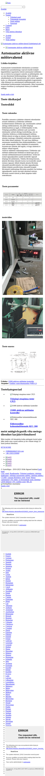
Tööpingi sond (15, 17)
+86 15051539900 (12, 453)
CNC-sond (5, 473)
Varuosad (13, 23)
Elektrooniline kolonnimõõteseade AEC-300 (24, 425)
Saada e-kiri (5, 486)
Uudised (9, 25)
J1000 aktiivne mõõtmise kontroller (21, 381)
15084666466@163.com (15, 451)
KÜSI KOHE (6, 447)
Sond (28, 478)
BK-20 (29, 482)
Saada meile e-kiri (7, 94)
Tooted (8, 15)
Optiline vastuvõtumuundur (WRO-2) (23, 383)
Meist (8, 30)
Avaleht (8, 13)
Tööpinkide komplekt (18, 19)
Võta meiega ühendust (14, 32)
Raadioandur (14, 473)
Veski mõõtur (15, 21)
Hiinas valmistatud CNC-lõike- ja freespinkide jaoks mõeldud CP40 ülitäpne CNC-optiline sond (20, 480)
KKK (8, 27)
